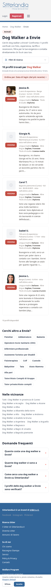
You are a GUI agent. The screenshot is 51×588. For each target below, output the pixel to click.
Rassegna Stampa (10, 550)
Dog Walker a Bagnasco (13, 425)
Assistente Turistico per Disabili (19, 354)
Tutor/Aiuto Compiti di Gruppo (19, 378)
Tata (22, 366)
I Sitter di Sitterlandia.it (13, 526)
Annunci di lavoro (10, 534)
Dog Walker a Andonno (32, 414)
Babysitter (9, 366)
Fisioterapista (11, 360)
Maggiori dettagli (9, 579)
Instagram (18, 515)
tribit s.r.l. (34, 510)
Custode (36, 360)
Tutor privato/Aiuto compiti (18, 384)
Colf (25, 360)
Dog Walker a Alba (11, 407)
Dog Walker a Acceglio (12, 403)
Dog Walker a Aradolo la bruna (16, 418)
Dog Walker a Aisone (35, 403)
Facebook (6, 515)
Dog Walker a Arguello (38, 421)
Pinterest (28, 515)
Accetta (19, 584)
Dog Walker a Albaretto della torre (18, 410)
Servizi (5, 554)
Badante (41, 337)
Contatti (6, 562)
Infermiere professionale (16, 348)
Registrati (17, 16)
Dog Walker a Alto (10, 414)
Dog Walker (15, 26)
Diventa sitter (8, 530)
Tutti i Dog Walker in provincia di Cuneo (21, 399)
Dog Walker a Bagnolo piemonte (17, 432)
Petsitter (8, 337)
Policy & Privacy (9, 558)
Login (5, 16)
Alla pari (8, 372)
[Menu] (28, 16)
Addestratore (24, 337)
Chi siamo (7, 546)
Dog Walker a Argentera (13, 421)
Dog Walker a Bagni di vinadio (16, 429)
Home (5, 26)
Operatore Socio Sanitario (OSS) (19, 343)
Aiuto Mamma (36, 366)
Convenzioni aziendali (12, 574)
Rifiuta (7, 584)
